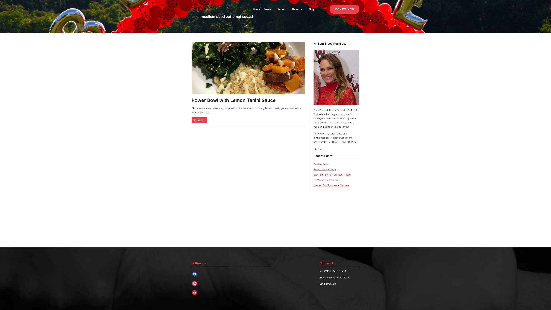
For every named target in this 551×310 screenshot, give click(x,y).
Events (267, 9)
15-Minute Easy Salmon (326, 180)
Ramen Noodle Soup (325, 169)
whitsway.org (329, 283)
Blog (311, 9)
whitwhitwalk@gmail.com (336, 277)
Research (283, 9)
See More (198, 120)
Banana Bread (321, 164)
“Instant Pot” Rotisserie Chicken (331, 185)
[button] (272, 9)
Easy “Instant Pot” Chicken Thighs (332, 174)
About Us (297, 9)
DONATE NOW (344, 9)
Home (256, 9)
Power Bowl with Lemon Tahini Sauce (234, 100)
